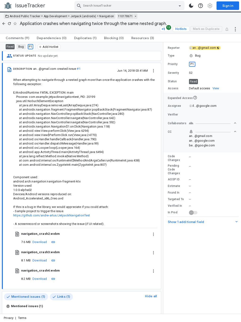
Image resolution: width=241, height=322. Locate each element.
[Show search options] (180, 5)
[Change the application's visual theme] (191, 5)
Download (39, 242)
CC (170, 131)
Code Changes (174, 158)
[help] (200, 5)
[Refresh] (9, 23)
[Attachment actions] (153, 234)
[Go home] (4, 23)
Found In (173, 192)
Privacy (8, 318)
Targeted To (176, 199)
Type (171, 55)
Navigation (106, 16)
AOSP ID (174, 179)
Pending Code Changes (174, 169)
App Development (56, 16)
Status (172, 81)
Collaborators (177, 123)
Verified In (175, 205)
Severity (173, 72)
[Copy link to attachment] (53, 242)
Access (173, 88)
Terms (22, 318)
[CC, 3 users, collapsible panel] (213, 131)
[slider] (164, 178)
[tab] (17, 38)
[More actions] (235, 29)
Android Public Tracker (25, 16)
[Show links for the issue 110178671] (135, 16)
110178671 (125, 16)
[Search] (79, 5)
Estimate (174, 186)
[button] (202, 55)
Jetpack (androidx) (83, 16)
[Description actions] (153, 70)
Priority (172, 64)
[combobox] (130, 5)
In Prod (172, 212)
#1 (78, 68)
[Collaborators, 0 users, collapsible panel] (213, 123)
